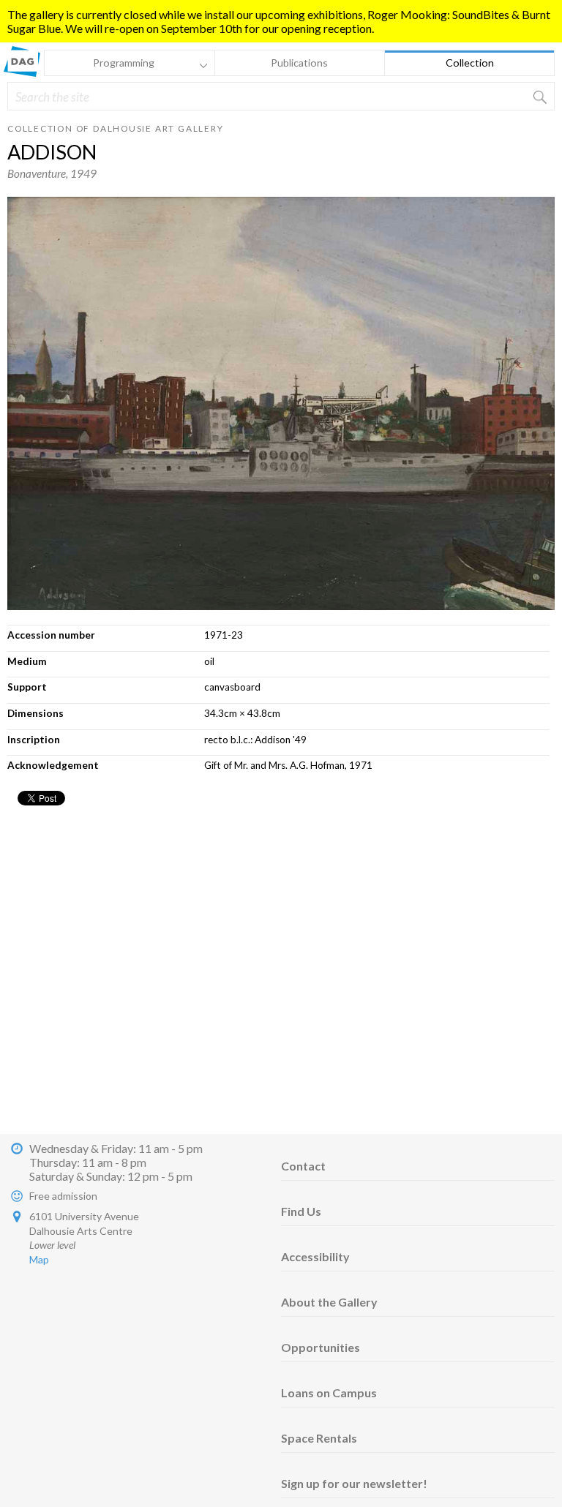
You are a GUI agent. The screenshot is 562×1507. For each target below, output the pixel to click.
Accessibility (315, 1256)
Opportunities (320, 1347)
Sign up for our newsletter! (354, 1483)
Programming (99, 64)
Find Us (301, 1211)
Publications (299, 62)
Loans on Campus (329, 1392)
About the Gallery (329, 1302)
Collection (470, 62)
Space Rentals (319, 1438)
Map (39, 1259)
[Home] (22, 72)
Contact (303, 1166)
